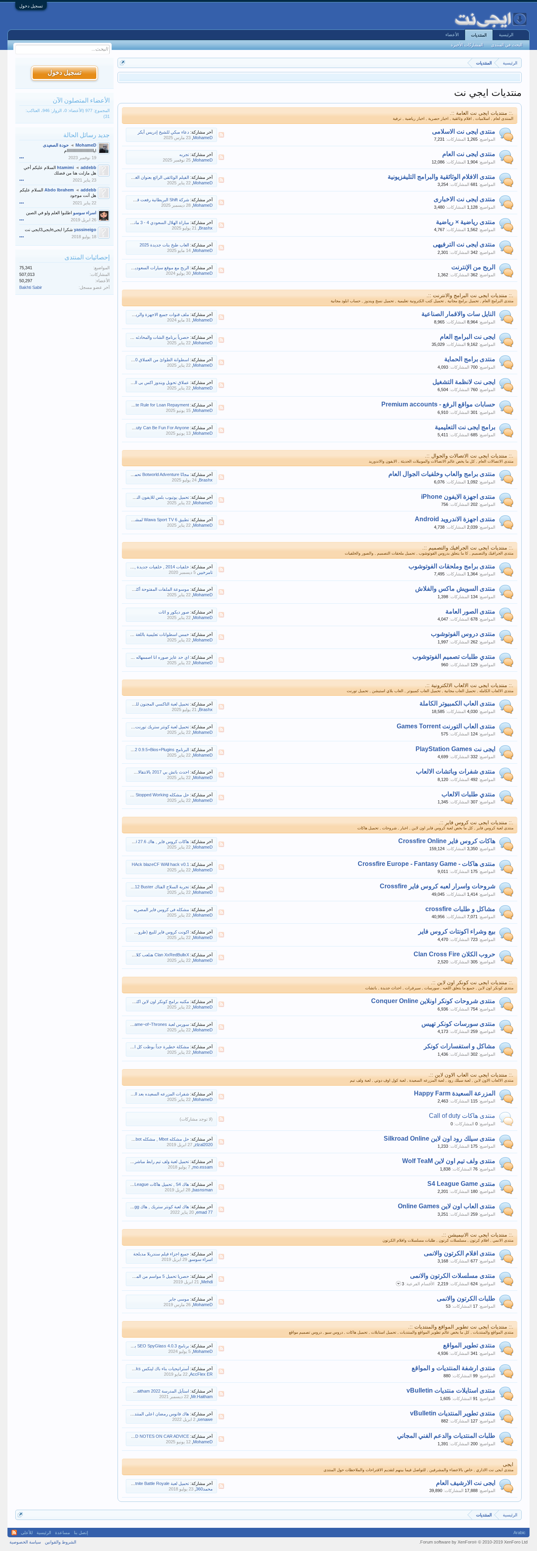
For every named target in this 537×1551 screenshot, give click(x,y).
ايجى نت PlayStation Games (455, 749)
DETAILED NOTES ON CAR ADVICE (153, 1436)
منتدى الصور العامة (470, 611)
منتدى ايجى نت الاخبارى (464, 199)
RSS (221, 135)
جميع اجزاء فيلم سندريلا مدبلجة (161, 1253)
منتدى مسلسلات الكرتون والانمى (452, 1275)
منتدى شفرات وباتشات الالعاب (455, 771)
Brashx (206, 228)
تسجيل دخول (31, 6)
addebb (88, 167)
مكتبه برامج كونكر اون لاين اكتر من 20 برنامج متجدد (143, 1001)
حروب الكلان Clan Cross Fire (454, 954)
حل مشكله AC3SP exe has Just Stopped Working (142, 794)
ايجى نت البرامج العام (467, 336)
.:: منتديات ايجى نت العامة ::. (481, 113)
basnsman (203, 1189)
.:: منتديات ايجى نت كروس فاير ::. (476, 822)
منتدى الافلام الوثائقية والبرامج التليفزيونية (441, 176)
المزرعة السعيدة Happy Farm (454, 1093)
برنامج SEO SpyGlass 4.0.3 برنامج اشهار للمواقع (144, 1345)
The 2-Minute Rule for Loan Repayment (151, 404)
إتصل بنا (81, 1532)
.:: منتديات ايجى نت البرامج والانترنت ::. (470, 295)
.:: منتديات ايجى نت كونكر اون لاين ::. (472, 982)
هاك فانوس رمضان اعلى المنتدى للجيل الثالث (149, 1413)
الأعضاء (452, 34)
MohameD (203, 137)
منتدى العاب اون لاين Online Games (446, 1206)
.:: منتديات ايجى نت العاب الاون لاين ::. (470, 1075)
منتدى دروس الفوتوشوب (463, 633)
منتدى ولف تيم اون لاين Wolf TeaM (448, 1161)
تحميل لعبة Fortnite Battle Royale (159, 1483)
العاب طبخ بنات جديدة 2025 (164, 245)
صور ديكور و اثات (173, 612)
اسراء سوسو (201, 1259)
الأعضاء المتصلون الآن (81, 100)
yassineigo (85, 229)
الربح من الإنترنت (473, 267)
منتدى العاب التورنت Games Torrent (446, 726)
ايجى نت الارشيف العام (465, 1482)
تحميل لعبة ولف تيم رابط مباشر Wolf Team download (141, 1161)
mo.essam (203, 1167)
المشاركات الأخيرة (467, 44)
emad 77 (204, 1212)
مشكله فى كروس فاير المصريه (161, 909)
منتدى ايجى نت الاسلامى (463, 131)
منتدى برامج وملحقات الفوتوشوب (451, 566)
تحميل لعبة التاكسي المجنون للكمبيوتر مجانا (151, 704)
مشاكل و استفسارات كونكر (459, 1046)
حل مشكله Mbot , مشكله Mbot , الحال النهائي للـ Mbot (140, 1139)
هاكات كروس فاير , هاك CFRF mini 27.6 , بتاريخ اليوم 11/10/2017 (130, 841)
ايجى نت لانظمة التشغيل (463, 382)
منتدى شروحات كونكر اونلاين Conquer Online (433, 1001)
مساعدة (62, 1532)
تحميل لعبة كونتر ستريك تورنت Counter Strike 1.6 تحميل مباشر (132, 726)
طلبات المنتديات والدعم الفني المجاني (446, 1435)
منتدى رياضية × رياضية (465, 222)
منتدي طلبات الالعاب (468, 794)
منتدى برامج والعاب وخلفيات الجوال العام (441, 473)
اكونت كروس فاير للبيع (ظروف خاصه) (155, 932)
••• (21, 157)
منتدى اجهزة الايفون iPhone (458, 496)
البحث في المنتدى (506, 44)
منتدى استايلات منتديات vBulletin (450, 1390)
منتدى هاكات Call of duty (462, 1115)
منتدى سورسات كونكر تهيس (458, 1023)
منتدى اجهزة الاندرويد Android (455, 519)
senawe (205, 1419)
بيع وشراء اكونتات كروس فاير (456, 931)
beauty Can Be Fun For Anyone (159, 427)
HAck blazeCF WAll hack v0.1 (160, 864)
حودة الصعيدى (56, 145)
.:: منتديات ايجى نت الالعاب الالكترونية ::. (469, 685)
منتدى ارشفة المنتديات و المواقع (453, 1368)
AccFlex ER (201, 1374)
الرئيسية (506, 34)
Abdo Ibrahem (59, 189)
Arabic (519, 1532)
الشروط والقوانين (60, 1542)
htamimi (65, 167)
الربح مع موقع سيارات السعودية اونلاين (154, 267)
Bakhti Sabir (30, 287)
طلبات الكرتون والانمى (466, 1298)
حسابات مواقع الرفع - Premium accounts (438, 404)
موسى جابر (179, 1299)
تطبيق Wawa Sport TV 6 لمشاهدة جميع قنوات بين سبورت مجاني (130, 519)
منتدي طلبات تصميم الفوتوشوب (453, 656)
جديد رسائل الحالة (86, 135)
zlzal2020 (204, 1144)
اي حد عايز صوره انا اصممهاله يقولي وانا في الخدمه (143, 657)
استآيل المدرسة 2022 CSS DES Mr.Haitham (149, 1391)
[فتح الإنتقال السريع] (122, 62)
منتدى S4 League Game (461, 1183)
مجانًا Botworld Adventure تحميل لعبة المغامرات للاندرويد (138, 474)
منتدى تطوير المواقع (469, 1345)
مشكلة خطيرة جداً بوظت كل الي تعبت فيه (151, 1046)
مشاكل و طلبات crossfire (460, 909)
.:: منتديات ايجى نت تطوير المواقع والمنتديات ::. (460, 1327)
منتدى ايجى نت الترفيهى (464, 244)
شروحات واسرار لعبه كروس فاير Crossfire (437, 886)
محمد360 (204, 1489)
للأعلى (27, 1532)
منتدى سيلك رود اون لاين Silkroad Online (439, 1138)
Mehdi (207, 1281)
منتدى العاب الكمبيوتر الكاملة (457, 703)
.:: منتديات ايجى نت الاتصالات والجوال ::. (469, 456)
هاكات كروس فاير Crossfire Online (446, 841)
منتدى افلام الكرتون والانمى (459, 1253)
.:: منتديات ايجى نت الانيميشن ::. (477, 1235)
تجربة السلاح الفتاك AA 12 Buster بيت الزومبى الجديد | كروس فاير (130, 886)
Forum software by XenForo (473, 1542)
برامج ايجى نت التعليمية (465, 427)
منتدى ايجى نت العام (468, 154)
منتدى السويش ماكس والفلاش (455, 588)
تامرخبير (205, 572)
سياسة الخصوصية (25, 1542)
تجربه (184, 154)
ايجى (508, 1464)
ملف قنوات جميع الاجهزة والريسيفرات (155, 314)
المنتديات (479, 35)
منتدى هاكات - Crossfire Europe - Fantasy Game (426, 863)
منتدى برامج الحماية (469, 359)
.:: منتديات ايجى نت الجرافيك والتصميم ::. (467, 548)
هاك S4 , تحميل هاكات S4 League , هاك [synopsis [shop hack (132, 1184)
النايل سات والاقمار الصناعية (458, 314)
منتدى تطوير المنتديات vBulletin (452, 1413)
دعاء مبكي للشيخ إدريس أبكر (163, 132)
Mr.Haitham (202, 1396)
